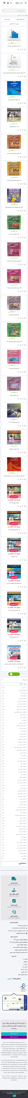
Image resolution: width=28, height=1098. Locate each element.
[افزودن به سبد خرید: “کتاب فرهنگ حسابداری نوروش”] (25, 103)
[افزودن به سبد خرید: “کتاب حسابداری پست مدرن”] (25, 237)
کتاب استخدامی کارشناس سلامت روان (18, 952)
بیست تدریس (24, 15)
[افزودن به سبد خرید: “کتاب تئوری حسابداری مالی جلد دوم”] (25, 157)
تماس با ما (24, 967)
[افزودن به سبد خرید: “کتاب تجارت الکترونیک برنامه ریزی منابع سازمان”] (25, 211)
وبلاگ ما (25, 959)
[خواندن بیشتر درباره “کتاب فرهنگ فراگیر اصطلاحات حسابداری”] (25, 587)
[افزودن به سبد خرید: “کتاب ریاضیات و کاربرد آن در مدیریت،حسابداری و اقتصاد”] (25, 479)
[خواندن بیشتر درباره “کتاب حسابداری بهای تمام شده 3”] (25, 614)
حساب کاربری (24, 972)
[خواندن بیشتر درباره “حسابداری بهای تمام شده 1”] (25, 506)
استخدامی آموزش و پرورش (21, 950)
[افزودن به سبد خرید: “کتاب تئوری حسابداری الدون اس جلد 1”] (25, 291)
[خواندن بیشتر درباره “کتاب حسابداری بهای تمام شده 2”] (25, 533)
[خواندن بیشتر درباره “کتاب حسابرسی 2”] (25, 560)
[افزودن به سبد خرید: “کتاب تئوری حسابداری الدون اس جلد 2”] (25, 264)
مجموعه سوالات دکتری (22, 945)
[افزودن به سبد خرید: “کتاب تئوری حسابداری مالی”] (25, 318)
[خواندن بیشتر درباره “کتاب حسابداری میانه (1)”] (25, 640)
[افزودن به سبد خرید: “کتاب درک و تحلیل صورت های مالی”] (25, 49)
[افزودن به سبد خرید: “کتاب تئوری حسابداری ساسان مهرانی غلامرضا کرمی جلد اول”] (25, 76)
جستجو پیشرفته (20, 19)
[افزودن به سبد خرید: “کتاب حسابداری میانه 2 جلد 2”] (25, 426)
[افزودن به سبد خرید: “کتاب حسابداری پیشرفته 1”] (25, 130)
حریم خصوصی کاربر (22, 975)
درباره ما (25, 964)
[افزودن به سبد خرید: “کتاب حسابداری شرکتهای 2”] (25, 452)
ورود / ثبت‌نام (24, 969)
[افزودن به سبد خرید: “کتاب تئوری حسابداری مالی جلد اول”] (25, 184)
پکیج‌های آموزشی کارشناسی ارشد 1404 (18, 942)
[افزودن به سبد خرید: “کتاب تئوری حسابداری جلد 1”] (25, 372)
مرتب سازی (7, 19)
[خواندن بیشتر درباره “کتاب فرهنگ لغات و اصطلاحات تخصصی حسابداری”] (25, 667)
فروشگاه (25, 962)
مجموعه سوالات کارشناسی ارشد (20, 947)
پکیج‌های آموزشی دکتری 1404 (20, 940)
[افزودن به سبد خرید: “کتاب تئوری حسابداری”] (25, 399)
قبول (14, 1096)
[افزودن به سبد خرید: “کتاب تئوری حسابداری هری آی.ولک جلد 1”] (25, 345)
